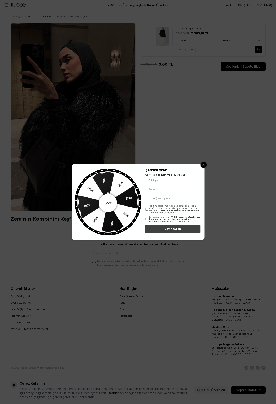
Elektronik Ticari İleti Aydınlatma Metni (179, 210)
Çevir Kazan (173, 228)
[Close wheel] (203, 165)
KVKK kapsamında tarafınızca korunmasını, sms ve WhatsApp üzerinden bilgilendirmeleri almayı (174, 219)
